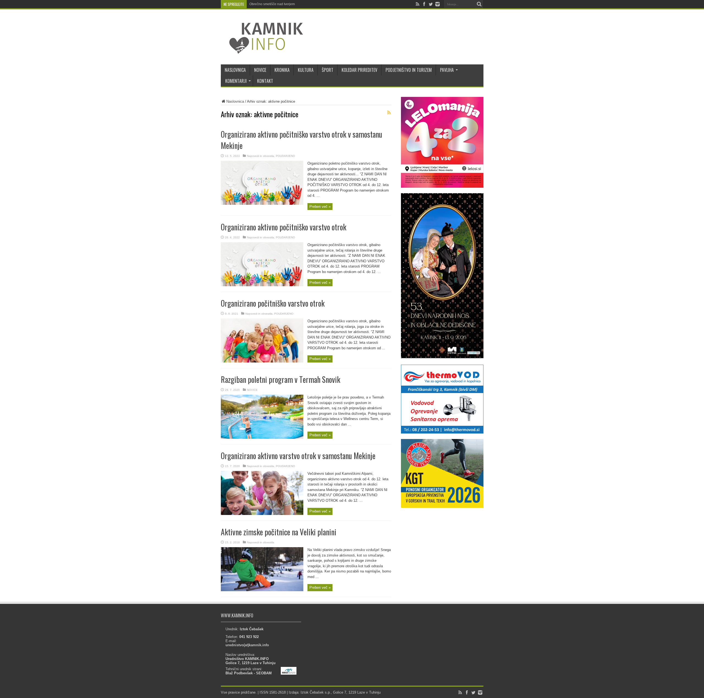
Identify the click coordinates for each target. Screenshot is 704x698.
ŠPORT (327, 70)
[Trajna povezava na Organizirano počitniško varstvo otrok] (262, 361)
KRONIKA (282, 70)
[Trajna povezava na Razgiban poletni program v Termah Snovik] (262, 437)
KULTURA (306, 70)
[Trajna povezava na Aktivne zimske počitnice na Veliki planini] (262, 590)
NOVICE (260, 70)
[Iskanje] (479, 4)
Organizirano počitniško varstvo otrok (272, 303)
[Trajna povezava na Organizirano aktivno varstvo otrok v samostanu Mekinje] (262, 514)
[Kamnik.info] (262, 50)
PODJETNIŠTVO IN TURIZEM (409, 70)
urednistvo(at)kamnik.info (247, 645)
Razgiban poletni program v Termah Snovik (280, 379)
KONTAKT (265, 81)
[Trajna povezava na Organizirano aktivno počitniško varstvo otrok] (262, 285)
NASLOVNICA (235, 70)
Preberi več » (320, 207)
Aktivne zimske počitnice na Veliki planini (278, 532)
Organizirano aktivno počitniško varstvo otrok (283, 227)
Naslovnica (235, 101)
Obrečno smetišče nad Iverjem (272, 4)
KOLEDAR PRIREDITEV (359, 70)
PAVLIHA (447, 70)
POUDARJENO (285, 155)
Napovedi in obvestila (260, 155)
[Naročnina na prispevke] (389, 112)
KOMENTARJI (236, 81)
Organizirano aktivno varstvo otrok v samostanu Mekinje (298, 455)
